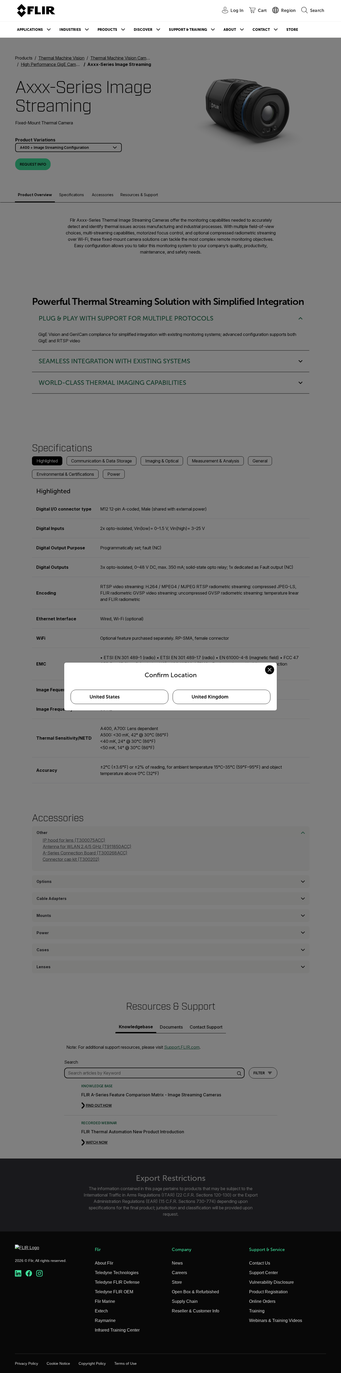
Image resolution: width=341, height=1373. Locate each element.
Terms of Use (125, 1363)
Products (107, 30)
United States (105, 697)
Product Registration (268, 1292)
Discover (143, 30)
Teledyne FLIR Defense (117, 1282)
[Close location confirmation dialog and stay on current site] (269, 669)
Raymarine (105, 1320)
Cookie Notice (58, 1363)
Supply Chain (185, 1301)
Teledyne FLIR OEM (114, 1292)
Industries (70, 30)
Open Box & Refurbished (195, 1292)
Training (257, 1311)
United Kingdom (210, 697)
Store (292, 30)
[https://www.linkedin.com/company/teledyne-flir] (18, 1273)
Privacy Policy (26, 1363)
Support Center (263, 1272)
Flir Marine (105, 1301)
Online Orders (262, 1301)
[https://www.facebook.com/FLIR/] (29, 1273)
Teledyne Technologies (117, 1272)
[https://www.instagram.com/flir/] (39, 1273)
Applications (30, 30)
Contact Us (259, 1263)
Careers (179, 1272)
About (230, 30)
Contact (261, 30)
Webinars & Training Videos (275, 1320)
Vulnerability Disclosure (271, 1282)
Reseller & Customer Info (195, 1311)
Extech (101, 1311)
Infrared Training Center (117, 1330)
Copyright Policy (92, 1363)
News (177, 1263)
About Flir (104, 1263)
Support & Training (188, 30)
